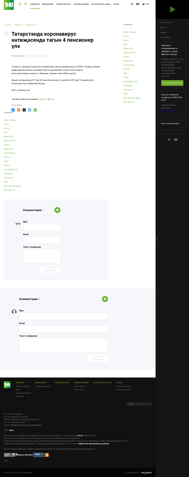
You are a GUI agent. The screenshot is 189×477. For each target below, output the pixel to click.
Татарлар (8, 173)
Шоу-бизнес (9, 190)
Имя (25, 222)
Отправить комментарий (50, 269)
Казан (7, 145)
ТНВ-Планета (79, 390)
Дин (6, 132)
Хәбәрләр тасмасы (23, 386)
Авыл (6, 124)
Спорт (7, 165)
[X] (24, 109)
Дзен (52, 99)
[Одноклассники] (18, 109)
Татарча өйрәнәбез (42, 386)
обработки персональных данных (93, 444)
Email (26, 234)
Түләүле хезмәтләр (123, 390)
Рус (147, 4)
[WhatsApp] (35, 109)
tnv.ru (80, 435)
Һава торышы (10, 120)
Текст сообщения (32, 247)
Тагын (116, 4)
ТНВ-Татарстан (79, 386)
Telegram (42, 99)
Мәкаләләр (47, 4)
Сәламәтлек (9, 153)
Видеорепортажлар (23, 393)
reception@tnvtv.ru (18, 425)
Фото (18, 390)
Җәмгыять (9, 136)
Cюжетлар (20, 396)
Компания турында (123, 386)
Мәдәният (8, 149)
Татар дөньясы (11, 169)
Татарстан (8, 178)
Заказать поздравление (172, 83)
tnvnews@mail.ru (34, 425)
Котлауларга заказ (101, 4)
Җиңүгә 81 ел (10, 140)
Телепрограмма (81, 4)
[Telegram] (29, 109)
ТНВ (6, 182)
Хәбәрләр (35, 4)
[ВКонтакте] (13, 109)
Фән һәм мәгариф (12, 186)
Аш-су (6, 128)
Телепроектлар (63, 4)
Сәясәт (7, 157)
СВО (6, 161)
